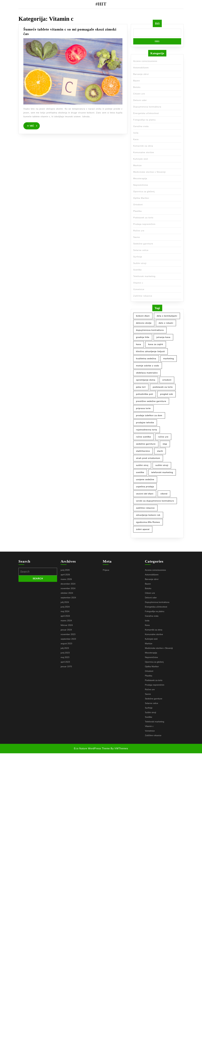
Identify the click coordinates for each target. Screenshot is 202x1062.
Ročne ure (138, 230)
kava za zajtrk (155, 344)
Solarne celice (140, 250)
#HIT (101, 3)
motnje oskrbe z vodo (147, 365)
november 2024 (68, 588)
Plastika (137, 211)
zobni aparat (143, 529)
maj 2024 (65, 611)
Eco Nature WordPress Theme (92, 748)
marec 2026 (66, 579)
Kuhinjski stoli (140, 159)
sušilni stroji (161, 465)
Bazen (136, 80)
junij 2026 (65, 570)
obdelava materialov (147, 373)
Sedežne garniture (143, 243)
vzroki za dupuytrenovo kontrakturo (155, 501)
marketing (168, 358)
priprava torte (143, 408)
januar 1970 (66, 666)
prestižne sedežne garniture (151, 401)
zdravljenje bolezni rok (148, 515)
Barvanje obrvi (141, 74)
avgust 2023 (66, 643)
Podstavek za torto (143, 217)
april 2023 (65, 662)
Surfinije (137, 256)
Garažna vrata (141, 126)
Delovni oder (140, 100)
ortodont (166, 380)
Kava (136, 139)
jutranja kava (163, 337)
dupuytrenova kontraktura (150, 330)
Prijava (106, 570)
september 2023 (68, 639)
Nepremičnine (140, 185)
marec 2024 (66, 620)
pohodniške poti (144, 394)
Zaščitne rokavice (142, 296)
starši (160, 451)
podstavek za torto (163, 387)
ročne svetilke (143, 437)
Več (35, 125)
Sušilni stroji (139, 263)
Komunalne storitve (143, 152)
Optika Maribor (141, 198)
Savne (136, 237)
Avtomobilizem (141, 67)
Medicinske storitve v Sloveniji (149, 172)
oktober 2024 (67, 593)
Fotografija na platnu (144, 120)
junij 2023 (65, 652)
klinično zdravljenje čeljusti (150, 351)
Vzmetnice (138, 289)
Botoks (136, 87)
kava (138, 344)
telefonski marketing (162, 472)
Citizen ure (139, 93)
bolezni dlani (143, 316)
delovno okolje (144, 323)
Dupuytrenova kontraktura (147, 107)
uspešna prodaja (145, 486)
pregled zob (166, 394)
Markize (137, 165)
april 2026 (65, 574)
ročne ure (163, 437)
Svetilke (137, 270)
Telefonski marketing (144, 276)
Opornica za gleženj (144, 191)
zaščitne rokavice (145, 508)
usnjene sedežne (145, 479)
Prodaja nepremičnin (144, 224)
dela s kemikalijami (167, 316)
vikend (163, 493)
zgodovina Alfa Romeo (148, 522)
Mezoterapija (140, 178)
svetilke (140, 472)
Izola (135, 133)
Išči (157, 23)
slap (165, 444)
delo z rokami (166, 323)
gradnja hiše (142, 337)
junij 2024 (65, 607)
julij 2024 (65, 602)
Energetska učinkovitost (146, 113)
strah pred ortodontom (148, 458)
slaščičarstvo (143, 451)
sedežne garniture (146, 444)
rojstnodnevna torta (146, 429)
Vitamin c (138, 283)
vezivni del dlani (144, 493)
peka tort (141, 387)
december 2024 (68, 584)
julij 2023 (65, 648)
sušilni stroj (142, 465)
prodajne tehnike (145, 422)
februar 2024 (67, 625)
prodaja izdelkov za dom (149, 415)
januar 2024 (66, 630)
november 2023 (68, 634)
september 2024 (68, 597)
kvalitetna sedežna (146, 358)
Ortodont (138, 204)
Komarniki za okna (143, 146)
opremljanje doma (145, 380)
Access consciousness (145, 61)
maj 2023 (65, 657)
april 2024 (65, 616)
